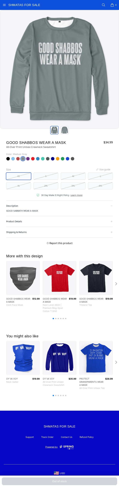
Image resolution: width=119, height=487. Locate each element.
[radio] (18, 176)
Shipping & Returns (16, 232)
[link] (23, 278)
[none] (103, 169)
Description (12, 205)
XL (19, 185)
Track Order (47, 437)
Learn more (76, 195)
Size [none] (8, 169)
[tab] (54, 130)
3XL (73, 185)
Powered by (51, 447)
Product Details (14, 221)
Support (30, 437)
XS (18, 176)
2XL (46, 185)
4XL (100, 185)
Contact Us (66, 437)
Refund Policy (87, 437)
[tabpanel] (59, 69)
